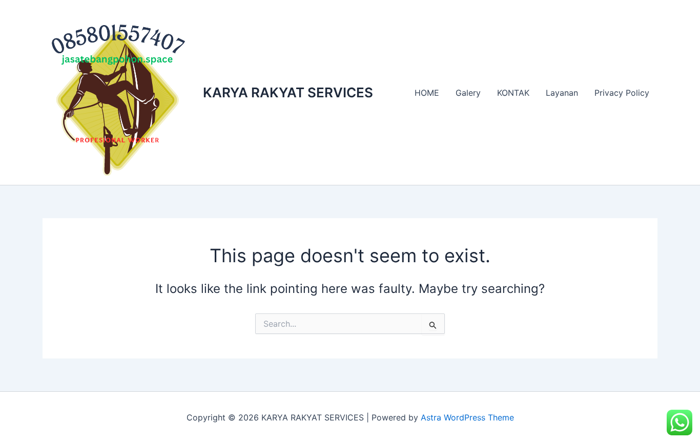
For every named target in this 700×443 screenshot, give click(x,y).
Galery (468, 93)
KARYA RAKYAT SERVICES (288, 92)
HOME (427, 93)
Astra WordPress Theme (467, 417)
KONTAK (513, 93)
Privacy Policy (621, 93)
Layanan (562, 93)
